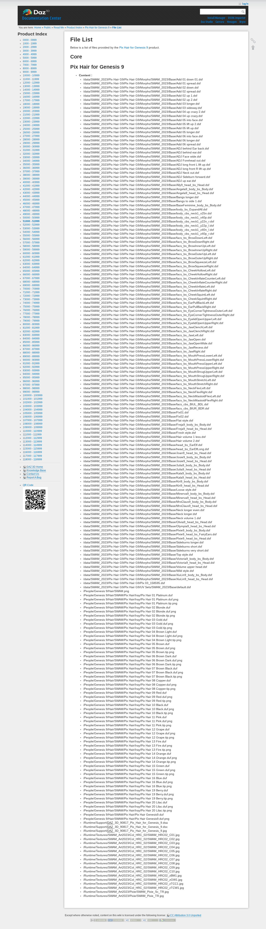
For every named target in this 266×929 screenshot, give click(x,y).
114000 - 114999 (32, 445)
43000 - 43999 (31, 192)
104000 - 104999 (32, 409)
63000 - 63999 (31, 263)
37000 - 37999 (31, 171)
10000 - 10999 (31, 75)
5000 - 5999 (30, 57)
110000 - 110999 (32, 431)
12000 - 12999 (31, 82)
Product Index (74, 27)
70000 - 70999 (31, 288)
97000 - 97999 (31, 384)
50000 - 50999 (31, 217)
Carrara (220, 22)
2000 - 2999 (30, 47)
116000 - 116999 (32, 452)
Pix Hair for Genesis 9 (97, 27)
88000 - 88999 (31, 352)
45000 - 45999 (31, 199)
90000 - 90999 (31, 359)
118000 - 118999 (32, 459)
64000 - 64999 (31, 267)
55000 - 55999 (31, 235)
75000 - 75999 (31, 306)
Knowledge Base (36, 470)
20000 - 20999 (31, 111)
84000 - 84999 (31, 338)
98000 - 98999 (31, 388)
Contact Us (33, 473)
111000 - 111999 (32, 434)
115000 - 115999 (32, 448)
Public (47, 27)
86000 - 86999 (31, 345)
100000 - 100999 (32, 395)
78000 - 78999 (31, 317)
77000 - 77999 (31, 313)
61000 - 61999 (31, 256)
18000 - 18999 (31, 104)
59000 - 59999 (31, 249)
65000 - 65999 (31, 271)
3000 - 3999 (30, 50)
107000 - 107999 (32, 420)
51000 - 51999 (31, 221)
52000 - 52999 (31, 224)
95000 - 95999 (31, 377)
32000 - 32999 (31, 153)
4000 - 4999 (30, 54)
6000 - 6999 (30, 61)
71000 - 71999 (31, 292)
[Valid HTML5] (133, 920)
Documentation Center (41, 18)
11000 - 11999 (31, 79)
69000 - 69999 (31, 285)
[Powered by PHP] (115, 920)
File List (116, 27)
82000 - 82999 (31, 331)
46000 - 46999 (31, 203)
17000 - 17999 (31, 100)
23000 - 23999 (31, 121)
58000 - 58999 (31, 246)
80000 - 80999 (31, 324)
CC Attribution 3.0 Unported (185, 915)
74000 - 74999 (31, 302)
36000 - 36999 (31, 167)
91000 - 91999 (31, 363)
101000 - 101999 (32, 398)
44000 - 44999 (31, 196)
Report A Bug (34, 477)
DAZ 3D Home (35, 466)
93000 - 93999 (31, 370)
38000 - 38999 (31, 175)
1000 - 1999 (30, 43)
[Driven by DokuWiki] (167, 920)
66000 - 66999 (31, 274)
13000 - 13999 (31, 86)
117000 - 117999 (32, 455)
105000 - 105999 (32, 413)
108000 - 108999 (32, 423)
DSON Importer (236, 18)
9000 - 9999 (30, 71)
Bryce (242, 22)
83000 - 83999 (31, 335)
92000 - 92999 (31, 367)
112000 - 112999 (32, 438)
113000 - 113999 (32, 441)
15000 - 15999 (31, 93)
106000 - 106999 (32, 416)
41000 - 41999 (31, 185)
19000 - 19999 (31, 107)
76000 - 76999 (31, 310)
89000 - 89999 (31, 356)
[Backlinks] (253, 40)
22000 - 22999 (31, 118)
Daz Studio (207, 22)
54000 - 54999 (31, 232)
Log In (245, 3)
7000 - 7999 (30, 64)
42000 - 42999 (31, 189)
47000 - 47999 (31, 207)
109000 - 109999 (32, 427)
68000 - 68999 (31, 281)
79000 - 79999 (31, 320)
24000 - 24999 (31, 125)
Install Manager (216, 18)
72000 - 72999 (31, 295)
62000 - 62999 (31, 260)
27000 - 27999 (31, 136)
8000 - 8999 (30, 68)
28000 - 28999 (31, 139)
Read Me (59, 27)
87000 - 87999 (31, 349)
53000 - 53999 (31, 228)
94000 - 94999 (31, 374)
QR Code (28, 485)
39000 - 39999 (31, 178)
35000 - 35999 (31, 164)
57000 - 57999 (31, 242)
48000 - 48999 (31, 210)
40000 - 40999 (31, 182)
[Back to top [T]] (253, 47)
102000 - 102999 (32, 402)
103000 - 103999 (32, 406)
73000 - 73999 (31, 299)
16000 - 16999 (31, 96)
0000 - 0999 (30, 40)
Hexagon (232, 22)
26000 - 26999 (31, 132)
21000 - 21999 (31, 114)
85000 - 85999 (31, 342)
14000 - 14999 (31, 89)
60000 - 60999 (31, 253)
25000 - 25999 (31, 129)
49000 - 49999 (31, 214)
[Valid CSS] (150, 920)
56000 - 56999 (31, 239)
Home (37, 27)
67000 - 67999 (31, 278)
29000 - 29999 (31, 143)
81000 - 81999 (31, 327)
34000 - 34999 (31, 160)
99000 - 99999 (31, 391)
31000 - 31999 (31, 150)
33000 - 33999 (31, 157)
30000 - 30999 (31, 146)
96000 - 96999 (31, 381)
